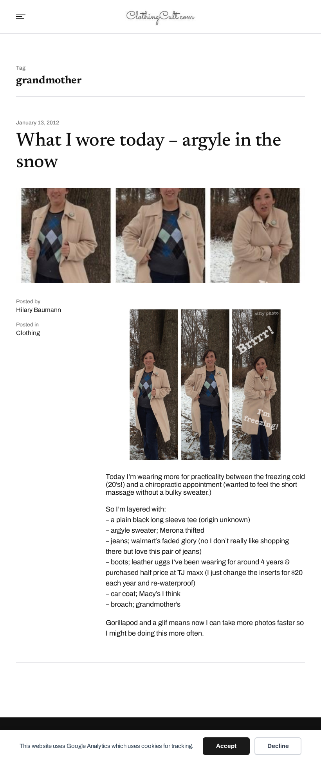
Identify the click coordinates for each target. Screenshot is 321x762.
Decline (278, 746)
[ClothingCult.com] (160, 16)
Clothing (28, 333)
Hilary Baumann (38, 309)
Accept (226, 746)
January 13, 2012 (37, 123)
